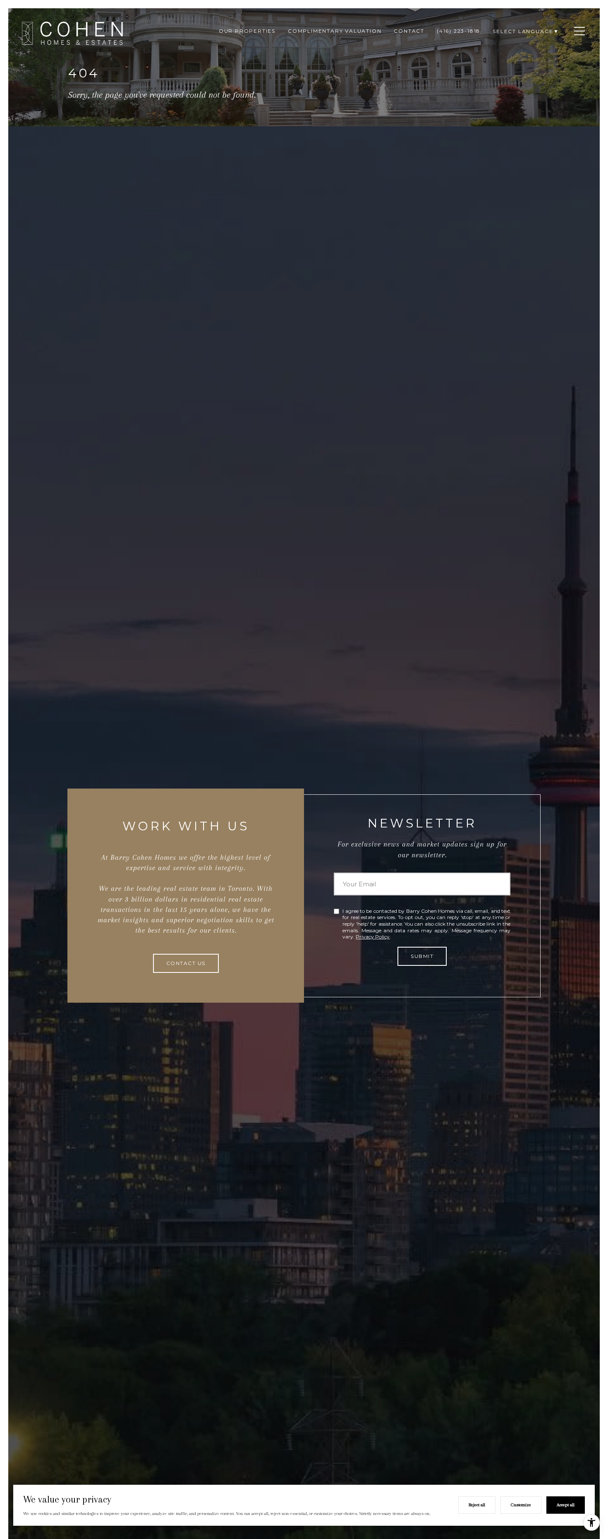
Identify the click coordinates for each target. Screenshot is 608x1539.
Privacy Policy (373, 937)
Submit (422, 956)
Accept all (565, 1505)
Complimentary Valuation (334, 31)
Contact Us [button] (186, 963)
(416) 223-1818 (458, 31)
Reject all (477, 1505)
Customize (521, 1505)
